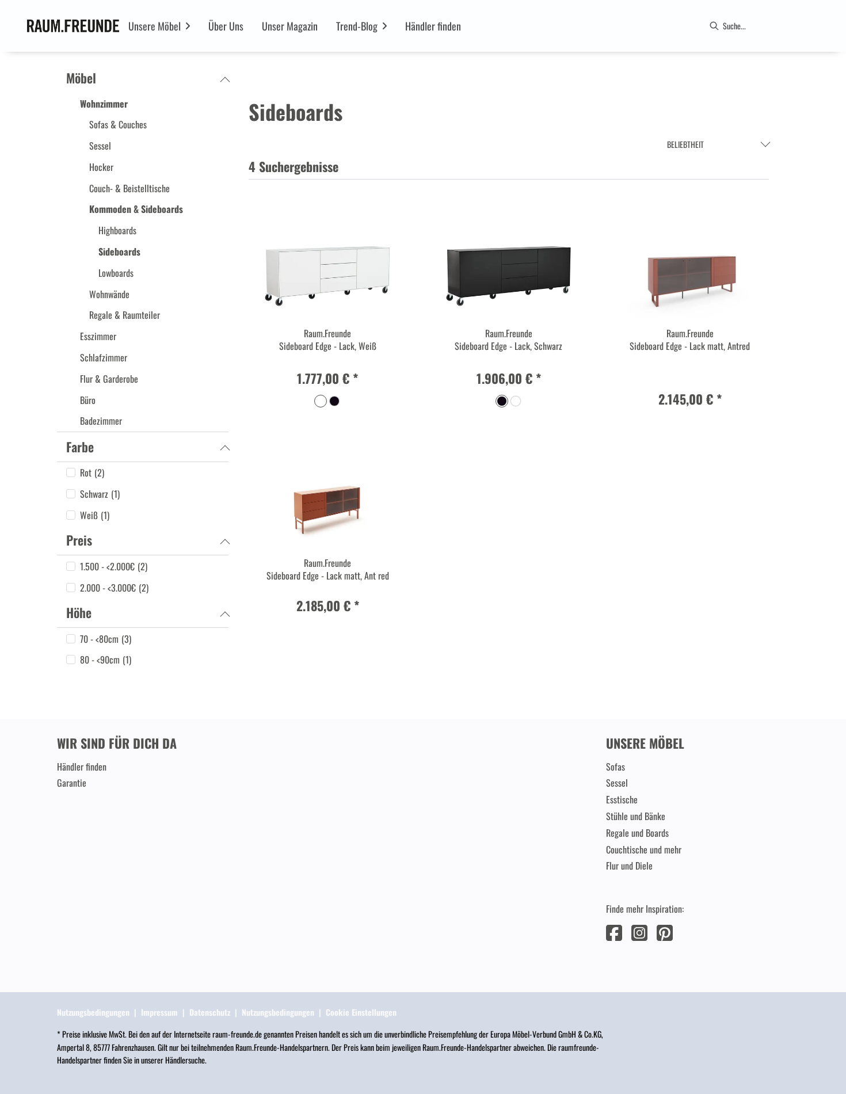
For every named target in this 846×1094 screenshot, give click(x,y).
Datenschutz (209, 1012)
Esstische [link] (622, 799)
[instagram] (639, 931)
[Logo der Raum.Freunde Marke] (73, 26)
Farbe (80, 446)
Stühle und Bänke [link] (635, 816)
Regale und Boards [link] (637, 833)
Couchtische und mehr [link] (643, 849)
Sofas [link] (615, 766)
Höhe (79, 612)
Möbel (81, 77)
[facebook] (614, 931)
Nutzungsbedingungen (93, 1012)
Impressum (159, 1012)
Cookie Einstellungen (361, 1012)
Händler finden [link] (81, 766)
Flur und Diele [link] (629, 865)
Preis (79, 540)
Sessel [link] (617, 783)
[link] (154, 25)
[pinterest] (665, 931)
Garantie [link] (71, 783)
